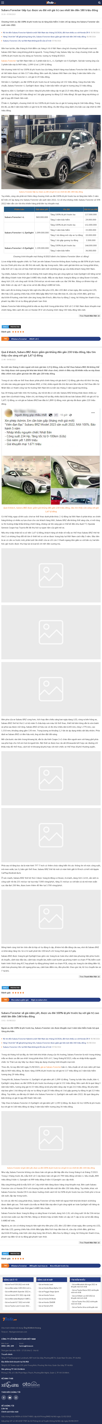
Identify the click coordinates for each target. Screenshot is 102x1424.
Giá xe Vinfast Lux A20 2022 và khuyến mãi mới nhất (83, 1297)
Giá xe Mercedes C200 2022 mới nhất (18, 1288)
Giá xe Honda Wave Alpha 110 (50, 1288)
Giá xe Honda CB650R (47, 1302)
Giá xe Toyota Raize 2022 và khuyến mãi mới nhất (85, 1291)
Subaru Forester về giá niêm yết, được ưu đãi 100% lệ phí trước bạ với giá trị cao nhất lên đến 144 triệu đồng (51, 1168)
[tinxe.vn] (51, 2)
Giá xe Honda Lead (46, 1284)
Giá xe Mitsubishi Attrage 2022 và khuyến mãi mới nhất (84, 1285)
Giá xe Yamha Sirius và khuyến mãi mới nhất (84, 1308)
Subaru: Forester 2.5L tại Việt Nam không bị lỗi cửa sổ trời (32, 40)
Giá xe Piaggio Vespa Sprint (49, 1292)
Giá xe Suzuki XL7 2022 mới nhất (17, 1302)
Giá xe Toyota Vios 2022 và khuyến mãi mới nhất (84, 1302)
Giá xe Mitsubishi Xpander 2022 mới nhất (18, 1292)
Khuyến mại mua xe (39, 1265)
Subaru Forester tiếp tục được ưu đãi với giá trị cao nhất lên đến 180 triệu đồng (51, 192)
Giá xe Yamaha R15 (46, 1306)
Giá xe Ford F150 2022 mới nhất (17, 1284)
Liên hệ (4, 1408)
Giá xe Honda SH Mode (47, 1299)
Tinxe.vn (11, 1319)
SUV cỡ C (35, 339)
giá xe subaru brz (40, 1000)
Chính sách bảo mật (9, 1411)
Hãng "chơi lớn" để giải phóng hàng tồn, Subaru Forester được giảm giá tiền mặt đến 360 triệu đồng (49, 36)
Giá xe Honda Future (46, 1295)
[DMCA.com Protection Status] (11, 326)
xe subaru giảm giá (21, 1000)
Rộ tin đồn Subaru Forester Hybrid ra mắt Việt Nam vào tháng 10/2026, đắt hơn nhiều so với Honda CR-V (51, 32)
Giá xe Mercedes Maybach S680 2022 (18, 1299)
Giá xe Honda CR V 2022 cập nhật (17, 1295)
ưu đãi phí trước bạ (60, 1265)
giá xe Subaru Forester (51, 1066)
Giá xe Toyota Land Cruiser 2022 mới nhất (18, 1306)
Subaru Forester (8, 60)
